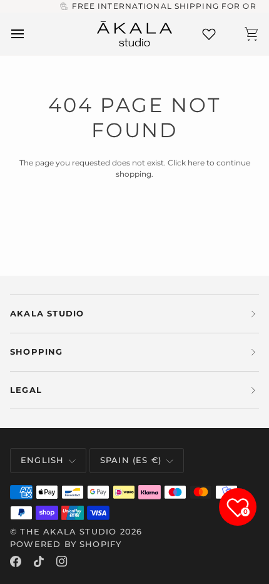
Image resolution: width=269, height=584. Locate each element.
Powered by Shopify (65, 544)
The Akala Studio (68, 531)
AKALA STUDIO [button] (47, 313)
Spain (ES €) (130, 460)
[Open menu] (29, 34)
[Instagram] (62, 561)
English (42, 460)
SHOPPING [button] (36, 352)
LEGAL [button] (26, 390)
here (196, 163)
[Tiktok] (39, 561)
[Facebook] (15, 561)
